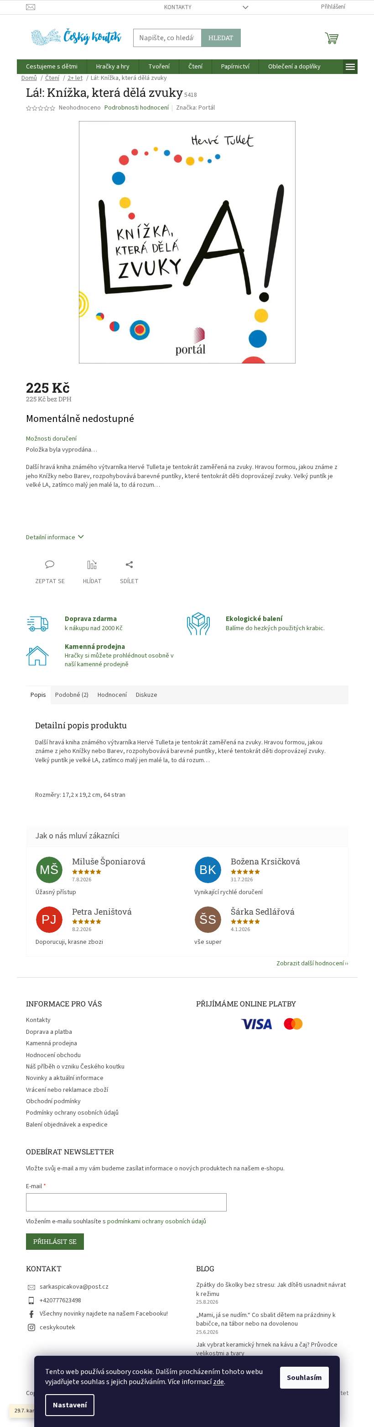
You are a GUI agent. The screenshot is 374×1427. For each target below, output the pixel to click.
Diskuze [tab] (146, 695)
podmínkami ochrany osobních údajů (156, 1221)
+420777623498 (60, 1300)
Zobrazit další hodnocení (310, 963)
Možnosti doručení (51, 439)
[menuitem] (52, 66)
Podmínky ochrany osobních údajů (72, 1112)
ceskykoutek (57, 1327)
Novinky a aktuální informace (65, 1078)
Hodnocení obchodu (53, 1055)
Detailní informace (50, 537)
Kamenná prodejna (51, 1043)
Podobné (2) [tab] (71, 695)
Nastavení (70, 1405)
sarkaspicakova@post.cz (74, 1286)
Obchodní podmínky (53, 1101)
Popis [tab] (38, 695)
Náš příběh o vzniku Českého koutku (75, 1066)
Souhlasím (304, 1378)
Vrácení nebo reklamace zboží (67, 1090)
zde (218, 1382)
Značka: (195, 107)
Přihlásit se (55, 1241)
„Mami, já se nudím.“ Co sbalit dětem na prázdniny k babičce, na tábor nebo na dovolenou (266, 1319)
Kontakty (178, 7)
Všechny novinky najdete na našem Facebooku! (104, 1313)
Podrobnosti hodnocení (136, 108)
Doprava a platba (49, 1032)
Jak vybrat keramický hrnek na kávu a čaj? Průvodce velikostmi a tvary (267, 1349)
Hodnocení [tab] (112, 695)
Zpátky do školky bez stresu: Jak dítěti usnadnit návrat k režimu (271, 1289)
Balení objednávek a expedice (67, 1124)
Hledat (221, 37)
